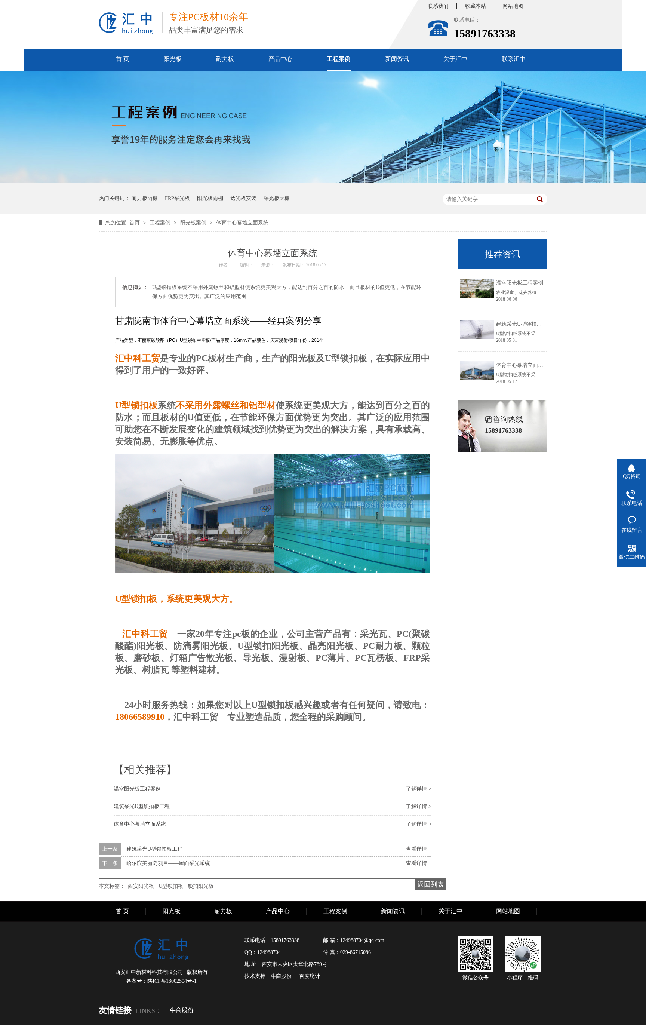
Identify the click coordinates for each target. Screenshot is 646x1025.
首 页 (122, 59)
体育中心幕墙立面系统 (242, 222)
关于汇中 (455, 59)
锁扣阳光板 (201, 886)
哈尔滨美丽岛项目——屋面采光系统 (168, 863)
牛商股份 (182, 1010)
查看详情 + (418, 849)
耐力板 (225, 59)
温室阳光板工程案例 (137, 789)
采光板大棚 (277, 198)
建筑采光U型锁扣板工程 (142, 806)
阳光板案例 (194, 222)
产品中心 (280, 59)
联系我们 (438, 6)
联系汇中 (514, 59)
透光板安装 (243, 198)
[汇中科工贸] (126, 23)
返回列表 (430, 884)
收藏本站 (475, 6)
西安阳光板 (141, 886)
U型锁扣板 (171, 886)
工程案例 (339, 59)
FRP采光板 (177, 198)
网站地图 (512, 6)
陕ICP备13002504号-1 (172, 981)
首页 (135, 222)
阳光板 (173, 59)
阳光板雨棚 (210, 198)
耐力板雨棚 (145, 198)
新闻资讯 (397, 59)
